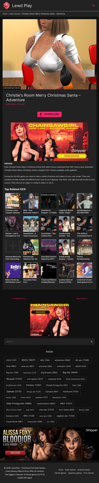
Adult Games (11, 104)
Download (51, 114)
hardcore (71, 391)
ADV (45, 360)
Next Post (82, 298)
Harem (11, 397)
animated (45, 366)
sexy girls (45, 416)
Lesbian (41, 397)
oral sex (46, 409)
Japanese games (75, 473)
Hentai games (60, 473)
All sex (82, 360)
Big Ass (12, 372)
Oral (30, 410)
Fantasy (33, 385)
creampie (54, 379)
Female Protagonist (57, 385)
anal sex (27, 366)
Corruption (35, 379)
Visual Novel (14, 421)
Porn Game (66, 410)
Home (60, 470)
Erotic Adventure (75, 379)
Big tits (70, 372)
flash (76, 385)
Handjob (52, 392)
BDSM (81, 366)
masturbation (46, 403)
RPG (29, 416)
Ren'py (84, 410)
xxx (51, 422)
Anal (11, 366)
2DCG (11, 360)
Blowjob (14, 379)
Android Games (83, 470)
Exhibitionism (13, 385)
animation (64, 366)
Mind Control (14, 410)
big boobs (29, 373)
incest (26, 397)
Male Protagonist (19, 403)
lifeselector (59, 397)
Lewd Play (22, 5)
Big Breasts (49, 372)
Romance (12, 416)
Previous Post (18, 298)
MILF (66, 403)
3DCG (28, 360)
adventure (63, 360)
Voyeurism (35, 421)
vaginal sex (66, 416)
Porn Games (89, 473)
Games (14, 391)
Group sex (34, 392)
